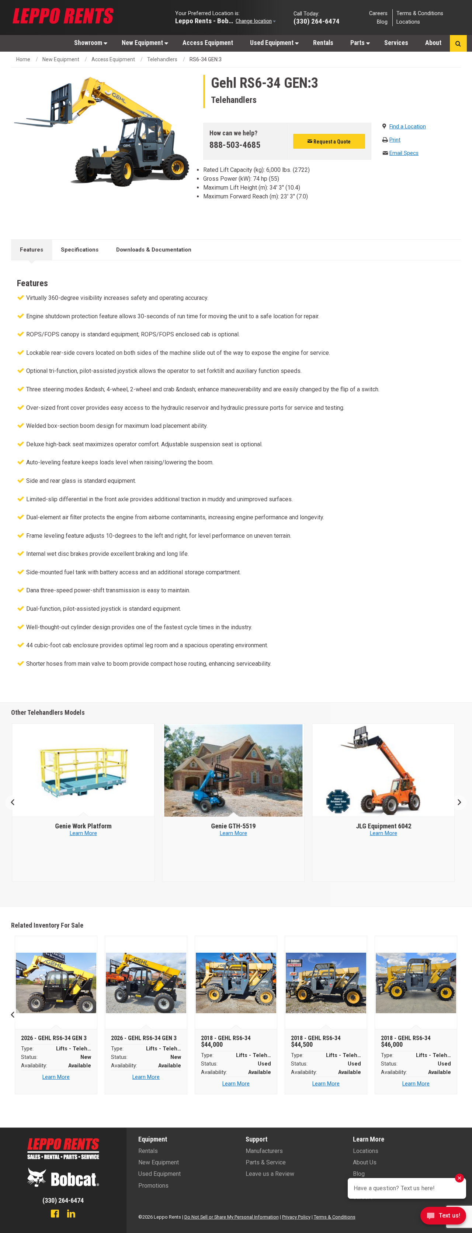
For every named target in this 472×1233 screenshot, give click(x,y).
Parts (358, 42)
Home (23, 59)
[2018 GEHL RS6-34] (236, 983)
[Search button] (458, 43)
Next (456, 802)
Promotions (153, 1185)
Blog (382, 22)
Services (396, 42)
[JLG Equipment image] (236, 770)
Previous (15, 802)
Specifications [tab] (79, 249)
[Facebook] (55, 1214)
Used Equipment (272, 42)
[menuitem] (89, 42)
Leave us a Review (270, 1173)
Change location (254, 20)
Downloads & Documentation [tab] (153, 249)
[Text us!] (443, 1217)
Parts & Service (266, 1162)
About (433, 42)
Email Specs (404, 153)
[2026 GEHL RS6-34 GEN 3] (56, 983)
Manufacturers (264, 1150)
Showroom (89, 42)
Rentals (323, 42)
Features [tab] (31, 249)
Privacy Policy (296, 1217)
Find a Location (407, 127)
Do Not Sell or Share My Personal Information (231, 1217)
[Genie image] (86, 770)
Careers (378, 13)
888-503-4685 (234, 145)
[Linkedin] (71, 1214)
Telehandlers (162, 59)
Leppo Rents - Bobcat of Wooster (204, 20)
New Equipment (143, 42)
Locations (408, 22)
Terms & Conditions (419, 13)
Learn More (86, 833)
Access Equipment (208, 42)
